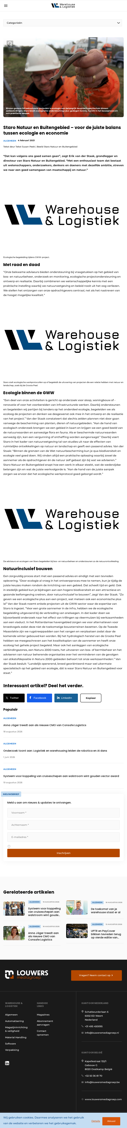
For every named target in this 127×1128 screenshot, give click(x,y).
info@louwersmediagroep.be (102, 1082)
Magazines (43, 1014)
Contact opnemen (43, 1032)
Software (10, 1043)
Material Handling (15, 1037)
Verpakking (12, 1049)
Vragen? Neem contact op (94, 975)
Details (95, 1121)
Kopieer (91, 698)
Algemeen (9, 140)
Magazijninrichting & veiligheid (16, 1029)
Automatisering (14, 1021)
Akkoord (111, 1121)
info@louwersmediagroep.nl (102, 1032)
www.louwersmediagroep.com (103, 1099)
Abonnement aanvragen (45, 1023)
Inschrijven (63, 853)
